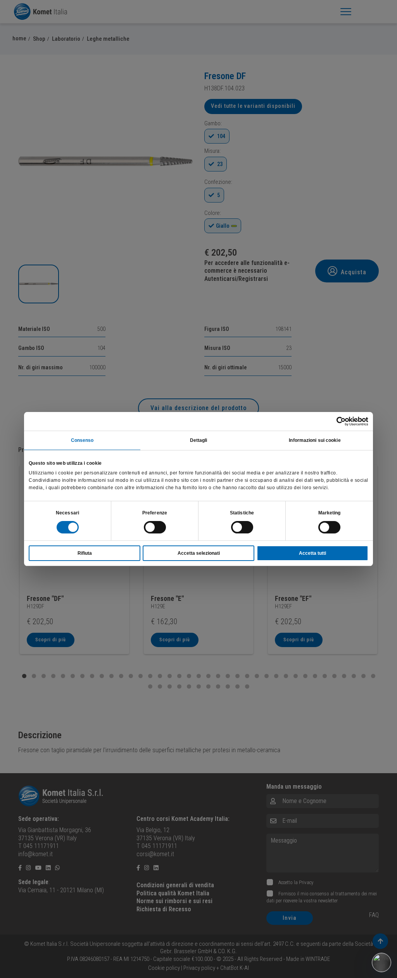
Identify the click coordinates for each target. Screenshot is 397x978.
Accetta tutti (312, 553)
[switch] (155, 527)
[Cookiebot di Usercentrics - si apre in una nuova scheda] (334, 421)
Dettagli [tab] (198, 440)
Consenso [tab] (82, 440)
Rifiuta (85, 553)
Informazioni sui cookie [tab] (314, 440)
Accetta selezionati (199, 553)
